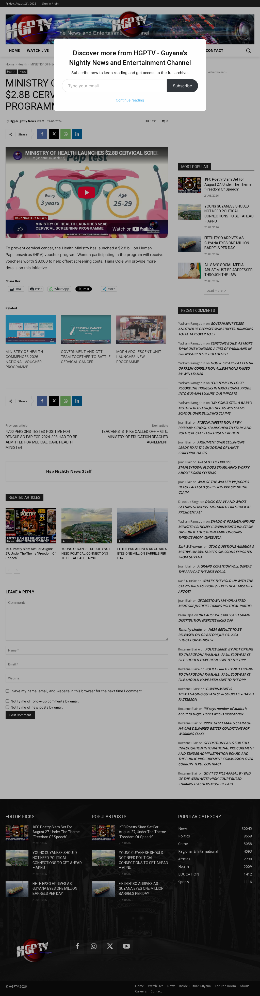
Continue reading (130, 100)
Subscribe (182, 85)
